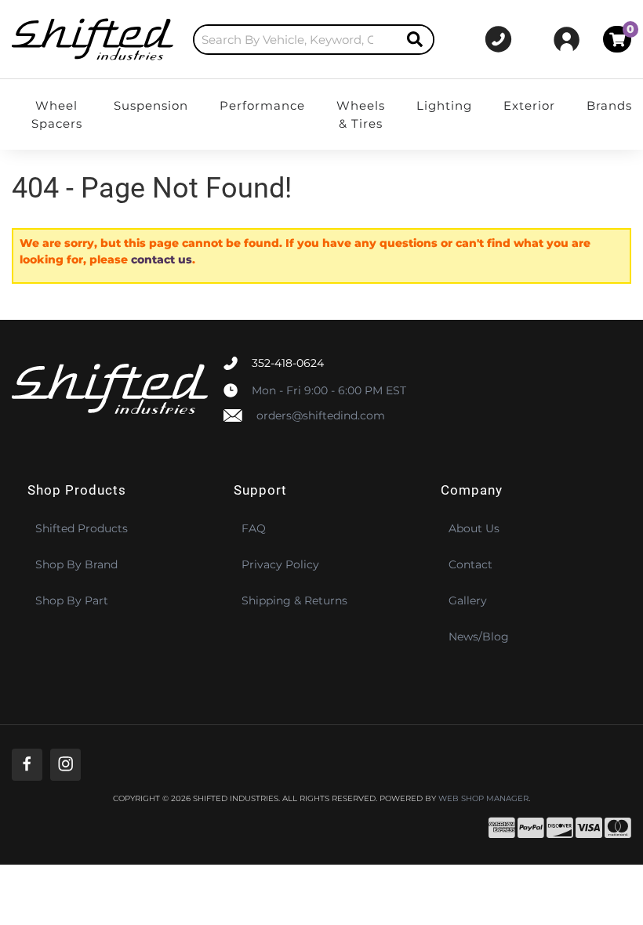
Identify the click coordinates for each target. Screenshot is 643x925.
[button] (314, 39)
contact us (161, 259)
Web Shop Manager (483, 799)
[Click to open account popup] (566, 39)
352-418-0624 (288, 363)
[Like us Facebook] (27, 764)
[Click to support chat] (498, 39)
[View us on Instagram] (65, 764)
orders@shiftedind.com (320, 415)
